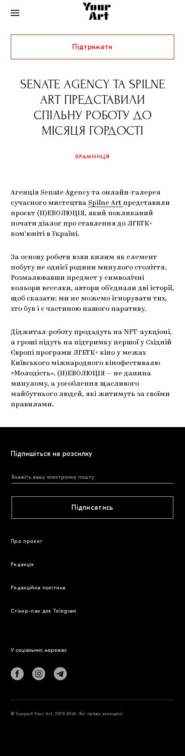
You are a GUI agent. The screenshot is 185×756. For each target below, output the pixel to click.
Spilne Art (105, 203)
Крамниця (92, 156)
